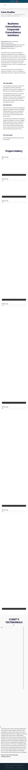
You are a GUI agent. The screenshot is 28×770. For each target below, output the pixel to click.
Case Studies (8, 14)
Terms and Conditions (10, 767)
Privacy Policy (20, 767)
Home (2, 14)
